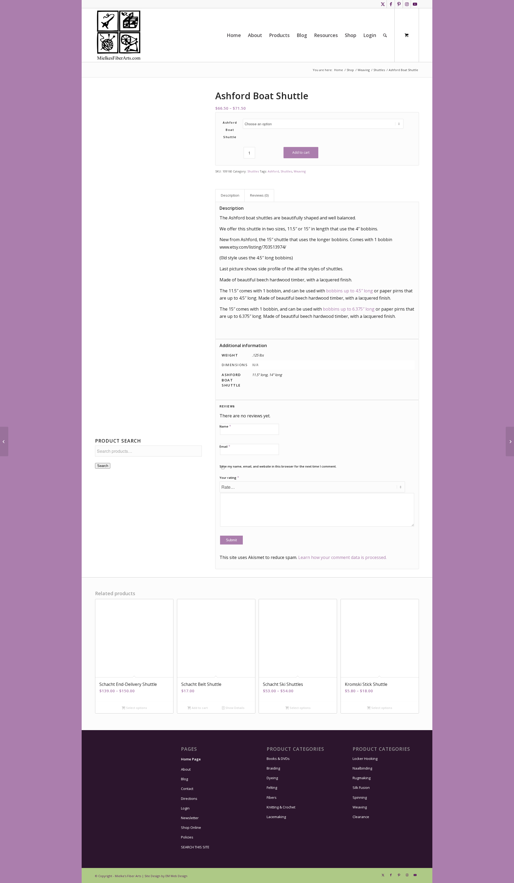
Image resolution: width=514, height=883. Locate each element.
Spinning (360, 797)
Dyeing (272, 777)
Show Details (234, 708)
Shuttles (253, 171)
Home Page (191, 759)
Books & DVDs (278, 758)
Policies (187, 837)
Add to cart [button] (199, 708)
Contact (187, 788)
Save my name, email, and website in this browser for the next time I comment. (278, 466)
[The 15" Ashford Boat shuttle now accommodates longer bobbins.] (148, 368)
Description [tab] (230, 195)
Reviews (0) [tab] (259, 195)
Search (102, 466)
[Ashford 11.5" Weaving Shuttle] (148, 144)
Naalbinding (362, 768)
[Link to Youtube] (415, 4)
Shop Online (191, 827)
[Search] (385, 35)
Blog (184, 779)
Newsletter (190, 817)
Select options (136, 708)
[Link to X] (383, 4)
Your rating (229, 477)
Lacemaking (276, 816)
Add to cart (300, 152)
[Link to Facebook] (391, 4)
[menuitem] (233, 35)
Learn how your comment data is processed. (342, 557)
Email (225, 446)
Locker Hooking (365, 758)
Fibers (272, 797)
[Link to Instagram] (407, 4)
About (186, 769)
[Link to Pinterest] (399, 4)
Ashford (273, 171)
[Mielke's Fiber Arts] (118, 35)
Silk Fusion (361, 787)
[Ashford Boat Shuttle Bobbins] (510, 441)
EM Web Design (176, 876)
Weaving (300, 171)
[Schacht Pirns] (4, 441)
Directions (189, 798)
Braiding (273, 768)
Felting (272, 787)
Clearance (361, 816)
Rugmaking (362, 777)
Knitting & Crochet (281, 807)
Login (185, 808)
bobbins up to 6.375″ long (349, 309)
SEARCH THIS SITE (195, 847)
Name (225, 426)
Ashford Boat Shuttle (230, 129)
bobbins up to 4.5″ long (349, 291)
